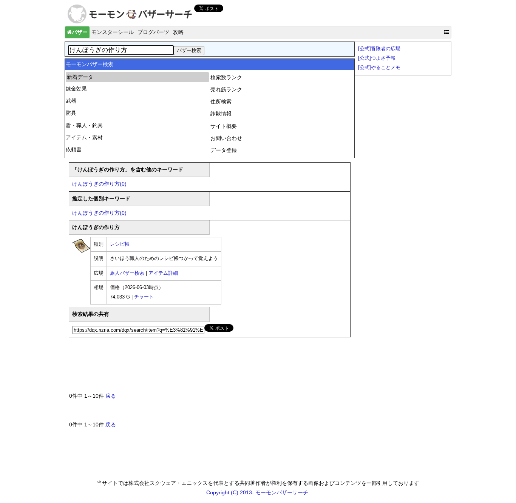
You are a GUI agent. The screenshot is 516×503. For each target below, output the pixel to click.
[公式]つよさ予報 (376, 58)
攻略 (178, 32)
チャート (144, 297)
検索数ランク (226, 77)
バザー (80, 32)
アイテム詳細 (163, 273)
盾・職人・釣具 (84, 125)
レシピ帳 (120, 244)
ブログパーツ (153, 32)
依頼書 (74, 149)
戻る (110, 396)
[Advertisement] (206, 368)
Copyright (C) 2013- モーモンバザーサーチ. (258, 492)
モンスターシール (112, 32)
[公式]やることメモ (379, 67)
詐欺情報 (221, 114)
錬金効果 (76, 89)
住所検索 (221, 101)
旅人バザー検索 (127, 273)
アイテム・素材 (84, 137)
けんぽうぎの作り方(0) (99, 184)
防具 (71, 113)
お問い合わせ (226, 138)
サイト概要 (223, 126)
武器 (71, 101)
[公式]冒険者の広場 (379, 48)
